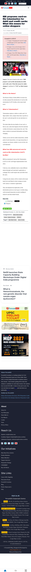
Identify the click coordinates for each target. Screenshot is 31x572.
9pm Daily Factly (12, 219)
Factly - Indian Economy (9, 217)
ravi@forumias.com (10, 434)
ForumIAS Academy (6, 482)
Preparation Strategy (6, 462)
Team (2, 422)
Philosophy (19, 1)
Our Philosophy (5, 412)
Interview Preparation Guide (22, 397)
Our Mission (4, 417)
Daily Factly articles (17, 214)
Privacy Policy (4, 424)
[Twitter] (5, 443)
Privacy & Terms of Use (15, 552)
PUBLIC (19, 217)
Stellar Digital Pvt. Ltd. (15, 549)
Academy (14, 1)
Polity (2, 395)
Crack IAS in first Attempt (8, 397)
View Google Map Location (22, 505)
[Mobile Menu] (28, 7)
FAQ (2, 489)
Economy (14, 395)
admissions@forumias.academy (20, 439)
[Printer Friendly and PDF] (7, 208)
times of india (21, 219)
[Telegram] (12, 443)
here (16, 388)
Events (24, 1)
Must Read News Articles (7, 452)
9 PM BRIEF (4, 465)
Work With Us (4, 415)
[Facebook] (2, 443)
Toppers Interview (5, 460)
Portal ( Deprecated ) (6, 487)
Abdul (22, 212)
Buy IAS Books (5, 467)
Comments (19, 32)
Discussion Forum (5, 479)
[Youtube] (16, 443)
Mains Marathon (5, 457)
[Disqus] (15, 243)
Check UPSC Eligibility (7, 477)
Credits (3, 420)
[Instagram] (9, 443)
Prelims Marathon (5, 455)
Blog (2, 484)
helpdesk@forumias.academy (18, 437)
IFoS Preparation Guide (23, 395)
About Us (3, 410)
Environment (8, 395)
